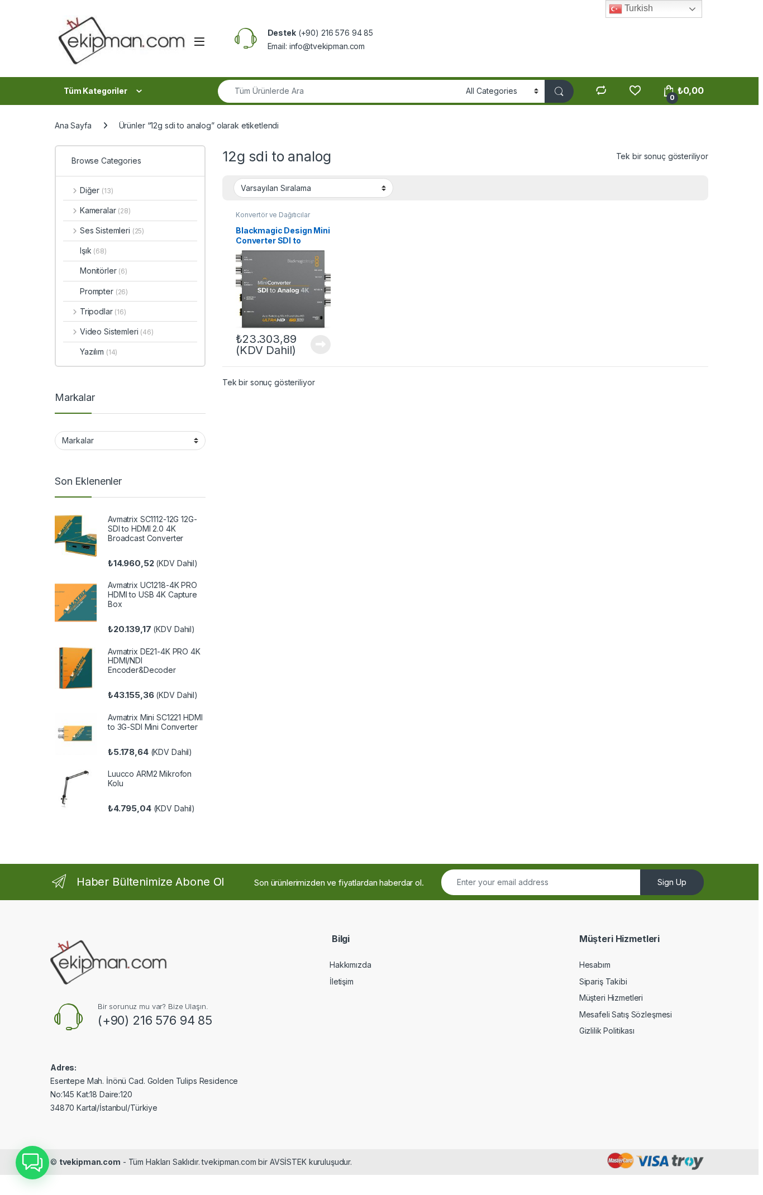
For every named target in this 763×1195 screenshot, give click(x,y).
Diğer (96, 190)
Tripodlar (103, 311)
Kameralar (105, 210)
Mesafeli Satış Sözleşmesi (626, 1014)
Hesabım (595, 964)
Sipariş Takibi (603, 981)
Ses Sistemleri (112, 230)
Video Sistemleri (117, 331)
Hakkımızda (350, 964)
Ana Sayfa (73, 125)
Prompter (104, 291)
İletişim (342, 981)
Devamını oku (314, 344)
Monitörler (103, 270)
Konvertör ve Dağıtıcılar (273, 215)
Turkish (637, 8)
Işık (93, 250)
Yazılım (98, 351)
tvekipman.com (90, 1162)
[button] (32, 1162)
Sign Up (671, 882)
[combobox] (339, 91)
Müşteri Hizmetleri (611, 997)
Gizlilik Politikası (607, 1030)
